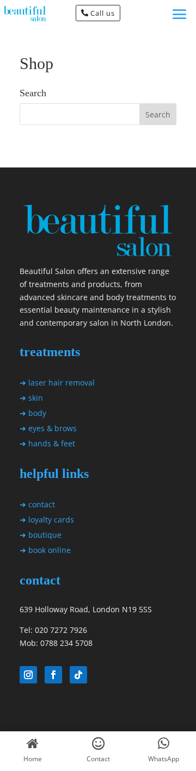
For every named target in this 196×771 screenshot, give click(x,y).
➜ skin (31, 398)
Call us (102, 13)
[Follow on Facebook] (53, 674)
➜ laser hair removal (57, 382)
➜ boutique (41, 535)
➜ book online (45, 550)
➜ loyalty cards (47, 519)
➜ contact (37, 504)
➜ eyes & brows (48, 428)
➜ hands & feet (47, 443)
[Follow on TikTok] (78, 674)
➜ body (33, 413)
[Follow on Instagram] (28, 674)
